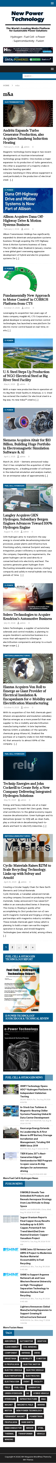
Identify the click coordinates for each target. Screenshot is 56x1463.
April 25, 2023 (10, 882)
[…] (11, 180)
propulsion (11, 1422)
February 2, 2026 (11, 229)
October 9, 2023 (11, 707)
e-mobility (26, 1358)
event (26, 1381)
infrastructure (28, 1399)
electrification (13, 1375)
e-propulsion (12, 1364)
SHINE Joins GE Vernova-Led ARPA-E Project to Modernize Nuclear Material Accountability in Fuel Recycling (36, 1256)
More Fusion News (13, 1327)
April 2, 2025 (9, 456)
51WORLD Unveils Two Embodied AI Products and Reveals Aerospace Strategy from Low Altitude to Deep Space (36, 1199)
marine (41, 1404)
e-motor (41, 1358)
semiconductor (13, 1428)
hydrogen (10, 1399)
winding (9, 1439)
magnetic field (25, 1404)
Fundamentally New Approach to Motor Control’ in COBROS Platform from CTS (26, 299)
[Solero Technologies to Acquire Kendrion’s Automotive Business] (28, 597)
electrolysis (33, 1375)
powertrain (36, 1416)
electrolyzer (12, 1381)
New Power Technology (29, 1410)
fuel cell (19, 1387)
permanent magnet (15, 1416)
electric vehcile (13, 1370)
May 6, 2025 (9, 384)
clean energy (12, 1347)
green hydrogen (13, 1393)
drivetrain (10, 1358)
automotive (26, 1341)
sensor (29, 1428)
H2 (27, 1393)
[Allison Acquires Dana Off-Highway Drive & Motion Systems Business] (28, 200)
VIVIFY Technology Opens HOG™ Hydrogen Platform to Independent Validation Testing (35, 1091)
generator (34, 1387)
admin (26, 147)
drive (37, 1352)
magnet (9, 1404)
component (11, 1352)
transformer (25, 1433)
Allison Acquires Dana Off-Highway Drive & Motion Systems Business (23, 220)
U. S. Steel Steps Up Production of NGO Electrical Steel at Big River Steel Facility (26, 376)
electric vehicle (35, 1370)
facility (38, 1381)
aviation (41, 1341)
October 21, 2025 (12, 308)
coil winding (30, 1347)
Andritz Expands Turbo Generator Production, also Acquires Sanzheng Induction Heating (25, 136)
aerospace (10, 1341)
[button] (51, 3)
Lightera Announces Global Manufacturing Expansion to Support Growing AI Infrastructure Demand (36, 1312)
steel (41, 1428)
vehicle (41, 1433)
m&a (43, 1399)
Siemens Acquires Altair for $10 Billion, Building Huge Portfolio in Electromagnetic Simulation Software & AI (27, 446)
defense (26, 1352)
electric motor (31, 1364)
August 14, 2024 (11, 531)
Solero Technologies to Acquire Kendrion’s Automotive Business (28, 617)
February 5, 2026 (11, 147)
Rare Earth (27, 1422)
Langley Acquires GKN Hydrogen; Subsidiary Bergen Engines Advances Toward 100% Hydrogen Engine (27, 521)
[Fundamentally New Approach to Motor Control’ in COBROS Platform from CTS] (28, 279)
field (7, 1387)
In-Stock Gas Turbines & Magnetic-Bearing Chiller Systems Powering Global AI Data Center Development (35, 1112)
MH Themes (28, 1459)
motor (8, 1410)
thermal (9, 1433)
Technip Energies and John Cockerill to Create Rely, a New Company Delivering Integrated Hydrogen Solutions (27, 789)
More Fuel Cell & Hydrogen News (20, 1178)
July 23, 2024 (9, 623)
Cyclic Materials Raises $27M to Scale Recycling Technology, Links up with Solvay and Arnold (27, 871)
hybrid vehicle (41, 1393)
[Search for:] (39, 76)
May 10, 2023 (10, 800)
